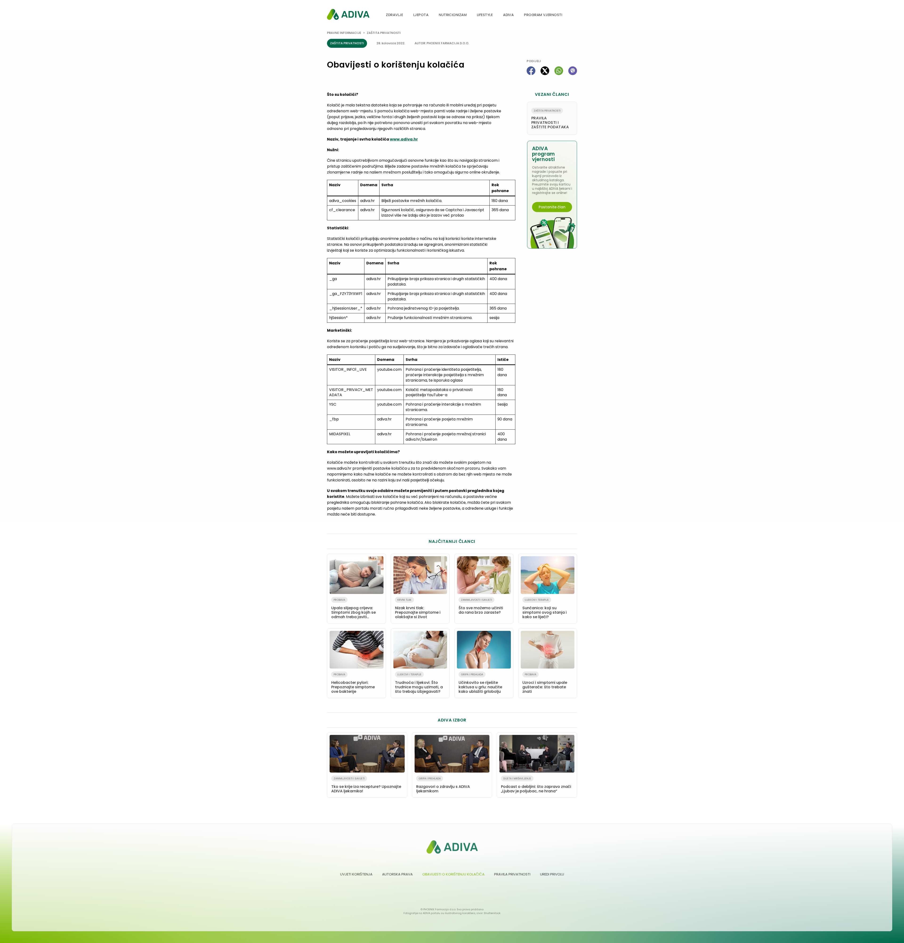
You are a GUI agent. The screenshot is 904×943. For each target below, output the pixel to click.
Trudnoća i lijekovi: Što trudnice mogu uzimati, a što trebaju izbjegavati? (419, 683)
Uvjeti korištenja (356, 874)
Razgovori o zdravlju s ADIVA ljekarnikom (443, 785)
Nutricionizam (453, 14)
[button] (575, 15)
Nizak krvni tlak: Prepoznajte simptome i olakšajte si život (417, 609)
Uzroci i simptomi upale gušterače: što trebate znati (544, 683)
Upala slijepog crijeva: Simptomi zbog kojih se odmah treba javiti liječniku (353, 609)
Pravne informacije (344, 33)
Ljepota (420, 14)
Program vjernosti (543, 14)
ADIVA (508, 14)
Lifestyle (485, 14)
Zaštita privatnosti (384, 33)
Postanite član (552, 207)
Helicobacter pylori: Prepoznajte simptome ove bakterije (353, 683)
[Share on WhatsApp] (558, 70)
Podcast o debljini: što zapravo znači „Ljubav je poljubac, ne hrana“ (536, 785)
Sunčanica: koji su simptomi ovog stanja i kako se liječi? (544, 609)
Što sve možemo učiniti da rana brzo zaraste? (481, 606)
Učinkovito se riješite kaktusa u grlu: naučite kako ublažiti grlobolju (480, 683)
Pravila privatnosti (512, 874)
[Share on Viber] (572, 70)
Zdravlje (394, 14)
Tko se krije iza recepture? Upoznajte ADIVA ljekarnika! (366, 785)
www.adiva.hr (404, 139)
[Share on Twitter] (545, 70)
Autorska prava (397, 874)
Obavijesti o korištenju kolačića (453, 874)
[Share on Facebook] (531, 70)
